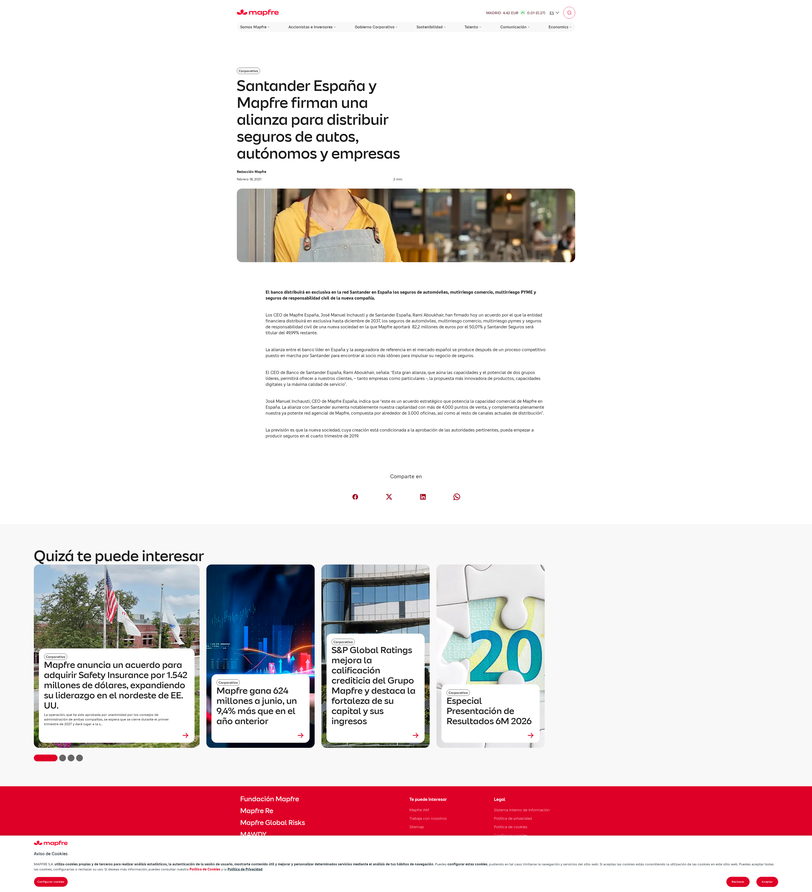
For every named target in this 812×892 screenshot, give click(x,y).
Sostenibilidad (430, 27)
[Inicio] (258, 13)
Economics (558, 27)
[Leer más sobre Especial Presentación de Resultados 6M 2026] (491, 735)
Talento (471, 27)
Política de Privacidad (245, 869)
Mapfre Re (256, 811)
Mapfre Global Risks (272, 822)
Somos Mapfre (253, 27)
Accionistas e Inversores (310, 27)
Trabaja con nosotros (428, 818)
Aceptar (767, 882)
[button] (569, 13)
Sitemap (416, 826)
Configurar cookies (50, 882)
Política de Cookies (204, 869)
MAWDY (253, 834)
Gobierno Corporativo (375, 27)
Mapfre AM (419, 809)
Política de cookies (510, 826)
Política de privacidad (513, 818)
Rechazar (738, 882)
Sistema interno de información (522, 809)
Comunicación (513, 27)
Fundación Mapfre (269, 799)
